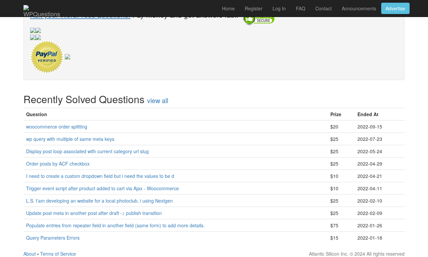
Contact (323, 8)
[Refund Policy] (67, 55)
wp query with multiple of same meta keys (70, 139)
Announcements (359, 8)
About (29, 253)
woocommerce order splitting (56, 126)
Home (228, 8)
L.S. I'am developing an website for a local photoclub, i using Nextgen (99, 200)
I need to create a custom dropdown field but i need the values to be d (100, 176)
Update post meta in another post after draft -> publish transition (94, 213)
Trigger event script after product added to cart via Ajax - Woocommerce (102, 188)
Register (253, 8)
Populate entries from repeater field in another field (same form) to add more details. (115, 225)
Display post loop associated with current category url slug (87, 151)
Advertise (395, 8)
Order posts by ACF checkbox (58, 163)
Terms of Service (58, 253)
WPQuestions (41, 13)
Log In (279, 8)
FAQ (300, 8)
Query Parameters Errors (53, 237)
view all (157, 100)
